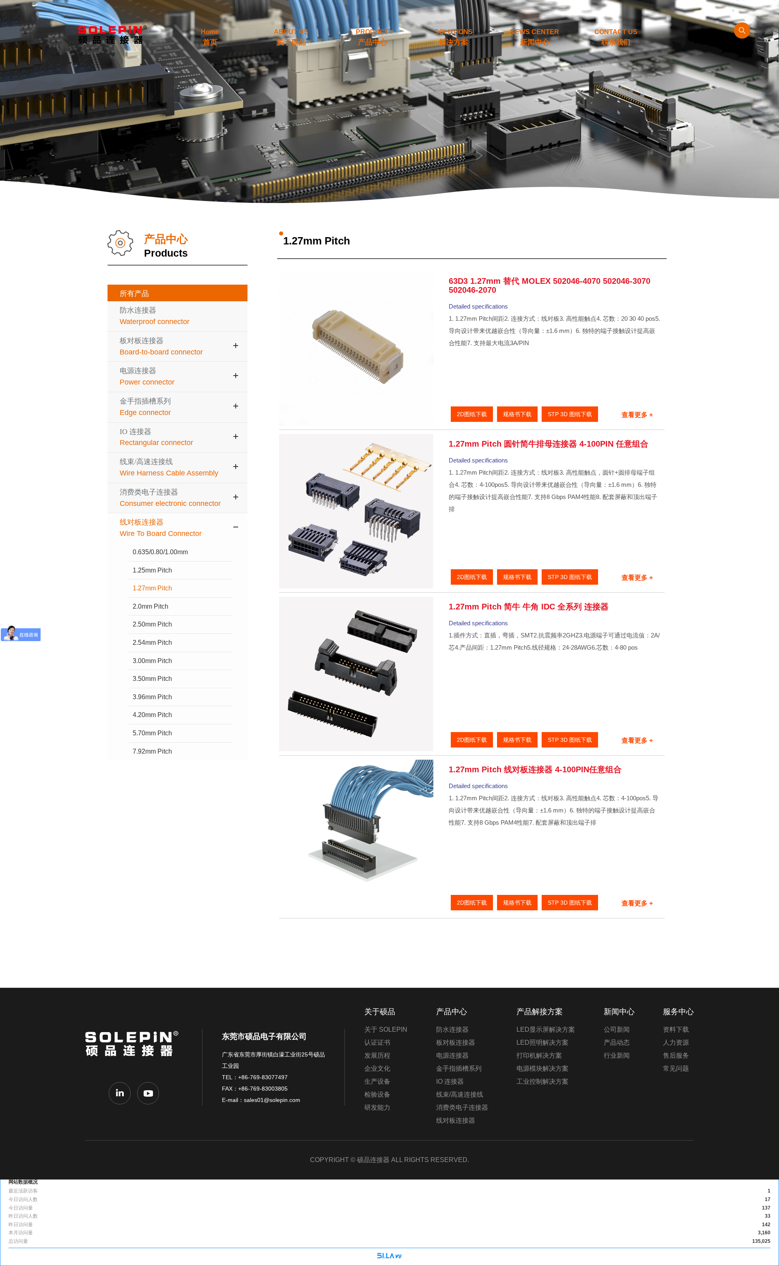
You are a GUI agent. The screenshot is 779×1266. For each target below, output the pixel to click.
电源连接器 (452, 1055)
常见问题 (676, 1068)
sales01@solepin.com (272, 1100)
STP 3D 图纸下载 (570, 414)
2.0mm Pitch (150, 606)
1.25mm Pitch (152, 570)
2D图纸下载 (472, 414)
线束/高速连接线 (459, 1094)
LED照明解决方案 (542, 1042)
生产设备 (377, 1081)
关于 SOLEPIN (385, 1029)
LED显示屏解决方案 (545, 1029)
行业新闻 (617, 1055)
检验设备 (377, 1094)
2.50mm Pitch (152, 624)
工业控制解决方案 (542, 1081)
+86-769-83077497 (263, 1077)
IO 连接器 (450, 1081)
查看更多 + (637, 414)
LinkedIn (120, 1093)
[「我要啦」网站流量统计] (389, 1257)
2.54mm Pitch (152, 642)
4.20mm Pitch (152, 714)
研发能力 (377, 1107)
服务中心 (678, 1011)
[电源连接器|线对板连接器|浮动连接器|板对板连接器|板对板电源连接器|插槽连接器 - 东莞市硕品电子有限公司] (109, 34)
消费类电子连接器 (462, 1107)
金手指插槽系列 (459, 1068)
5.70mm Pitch (152, 733)
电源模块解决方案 (542, 1068)
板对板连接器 (455, 1042)
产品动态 (617, 1042)
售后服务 (676, 1055)
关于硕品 (379, 1011)
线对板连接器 (455, 1120)
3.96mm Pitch (152, 696)
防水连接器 (452, 1029)
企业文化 (377, 1068)
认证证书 (377, 1042)
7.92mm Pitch (152, 751)
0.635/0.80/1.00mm (160, 552)
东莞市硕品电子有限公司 (134, 1049)
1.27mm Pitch (152, 588)
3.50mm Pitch (152, 678)
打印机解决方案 (539, 1055)
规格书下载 (517, 414)
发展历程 (377, 1055)
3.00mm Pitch (152, 660)
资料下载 (676, 1029)
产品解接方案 (539, 1011)
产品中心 (451, 1011)
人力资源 (676, 1042)
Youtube (148, 1093)
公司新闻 (617, 1029)
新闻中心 (619, 1011)
